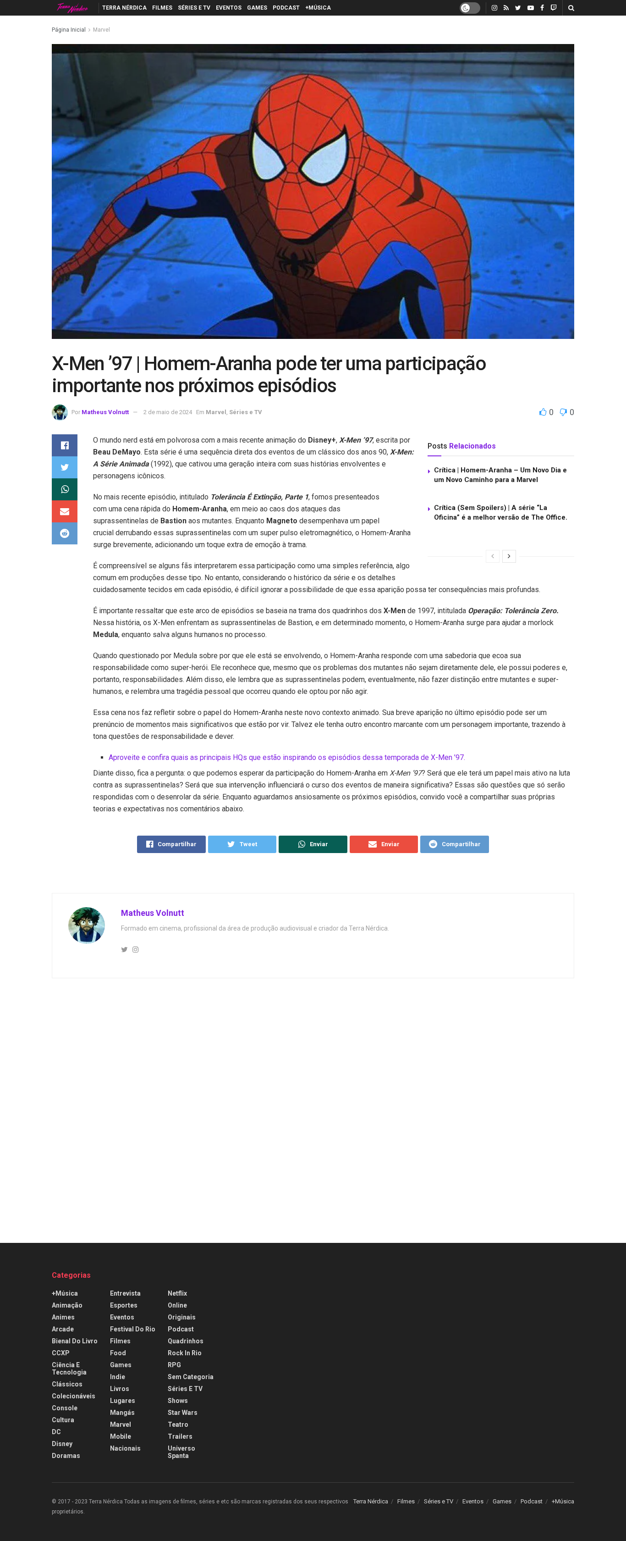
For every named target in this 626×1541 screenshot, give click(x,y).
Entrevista (125, 1293)
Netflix (177, 1293)
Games (257, 8)
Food (118, 1353)
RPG (174, 1365)
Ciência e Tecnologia (69, 1368)
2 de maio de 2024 (167, 412)
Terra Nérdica (124, 8)
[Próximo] (509, 556)
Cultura (63, 1420)
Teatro (178, 1424)
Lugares (122, 1400)
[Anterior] (493, 556)
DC (56, 1432)
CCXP (61, 1353)
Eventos (229, 8)
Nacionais (125, 1448)
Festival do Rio (132, 1329)
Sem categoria (191, 1376)
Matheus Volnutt (105, 412)
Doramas (66, 1455)
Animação (67, 1305)
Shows (178, 1400)
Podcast (286, 8)
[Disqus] (313, 1106)
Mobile (120, 1436)
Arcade (63, 1329)
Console (64, 1408)
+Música (318, 8)
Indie (117, 1376)
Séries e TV (194, 8)
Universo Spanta (181, 1452)
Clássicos (67, 1384)
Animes (63, 1317)
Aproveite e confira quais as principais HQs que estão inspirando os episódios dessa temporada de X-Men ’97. (287, 757)
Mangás (122, 1412)
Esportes (123, 1305)
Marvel (101, 30)
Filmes (162, 8)
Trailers (180, 1436)
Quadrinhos (185, 1341)
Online (177, 1305)
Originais (182, 1317)
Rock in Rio (185, 1353)
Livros (119, 1388)
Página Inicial (69, 30)
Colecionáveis (73, 1396)
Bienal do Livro (75, 1341)
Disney (62, 1443)
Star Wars (183, 1412)
